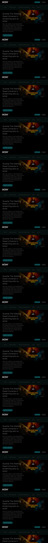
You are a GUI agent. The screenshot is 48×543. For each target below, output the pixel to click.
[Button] (45, 3)
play (24, 271)
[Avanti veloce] (31, 271)
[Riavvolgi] (18, 271)
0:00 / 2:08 (6, 539)
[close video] (3, 3)
